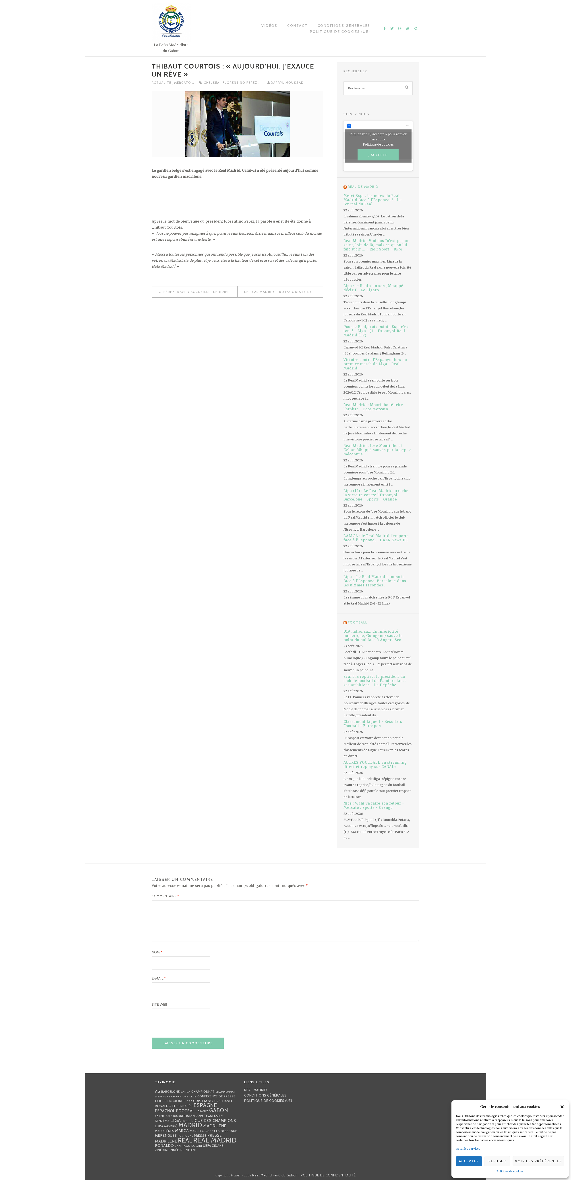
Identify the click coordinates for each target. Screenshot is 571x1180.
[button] (562, 1107)
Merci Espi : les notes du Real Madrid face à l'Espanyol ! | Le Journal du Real (372, 200)
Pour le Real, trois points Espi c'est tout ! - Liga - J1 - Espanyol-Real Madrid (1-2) (376, 331)
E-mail (159, 978)
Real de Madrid (363, 187)
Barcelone (170, 1091)
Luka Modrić (166, 1126)
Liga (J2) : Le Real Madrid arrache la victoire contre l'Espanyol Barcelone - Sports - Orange (375, 495)
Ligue (186, 1121)
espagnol (165, 1111)
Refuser (497, 1161)
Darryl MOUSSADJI (288, 83)
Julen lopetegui (199, 1115)
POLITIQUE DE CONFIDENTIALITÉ (328, 1175)
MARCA (182, 1130)
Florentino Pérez (241, 83)
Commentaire (165, 896)
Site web (159, 1004)
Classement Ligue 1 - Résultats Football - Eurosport (372, 723)
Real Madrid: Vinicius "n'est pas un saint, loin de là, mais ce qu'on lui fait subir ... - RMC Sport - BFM (376, 245)
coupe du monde (170, 1101)
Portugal (185, 1135)
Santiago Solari (188, 1145)
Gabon (218, 1110)
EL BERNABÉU (182, 1106)
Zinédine (162, 1150)
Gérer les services (468, 1148)
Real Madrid (215, 1140)
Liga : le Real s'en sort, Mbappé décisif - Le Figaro (373, 288)
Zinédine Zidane (183, 1150)
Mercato (183, 83)
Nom (157, 952)
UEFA (207, 1146)
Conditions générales (344, 25)
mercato (212, 1131)
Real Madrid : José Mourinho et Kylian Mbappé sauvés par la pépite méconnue (377, 450)
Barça (185, 1091)
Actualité (162, 83)
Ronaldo (164, 1145)
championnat (203, 1092)
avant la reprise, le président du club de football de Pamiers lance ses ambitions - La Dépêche (375, 680)
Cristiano (203, 1101)
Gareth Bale (163, 1116)
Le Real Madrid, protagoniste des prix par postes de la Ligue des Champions (283, 292)
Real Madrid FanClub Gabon (275, 1175)
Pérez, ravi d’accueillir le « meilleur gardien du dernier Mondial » (200, 292)
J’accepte (378, 155)
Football (358, 622)
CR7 (189, 1101)
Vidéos (269, 25)
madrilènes (164, 1131)
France (203, 1111)
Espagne (205, 1105)
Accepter (469, 1161)
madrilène (215, 1125)
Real (185, 1140)
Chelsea (212, 83)
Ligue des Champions (213, 1120)
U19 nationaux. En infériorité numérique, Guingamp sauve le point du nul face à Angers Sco (373, 635)
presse (200, 1136)
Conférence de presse (216, 1096)
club (193, 1096)
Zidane (218, 1146)
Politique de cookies (510, 1171)
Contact (297, 25)
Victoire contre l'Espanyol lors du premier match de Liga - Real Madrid (375, 364)
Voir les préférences (538, 1161)
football (186, 1111)
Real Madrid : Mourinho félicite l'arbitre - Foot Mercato (373, 407)
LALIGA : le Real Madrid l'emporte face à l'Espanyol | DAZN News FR (376, 538)
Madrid (190, 1125)
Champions (179, 1096)
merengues (166, 1135)
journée (179, 1115)
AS (157, 1091)
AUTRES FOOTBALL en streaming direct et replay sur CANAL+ (375, 764)
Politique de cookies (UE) (340, 31)
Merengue (229, 1131)
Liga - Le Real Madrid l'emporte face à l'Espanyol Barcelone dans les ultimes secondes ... (374, 581)
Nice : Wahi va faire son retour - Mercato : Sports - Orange (373, 805)
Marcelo (197, 1131)
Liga (175, 1120)
